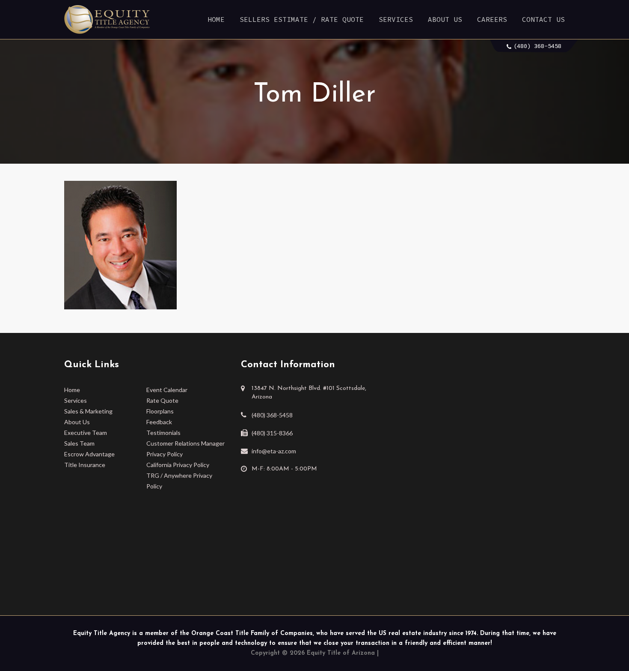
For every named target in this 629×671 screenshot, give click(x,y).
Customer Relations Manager (185, 443)
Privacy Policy (164, 454)
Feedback (159, 421)
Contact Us (543, 19)
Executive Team (85, 432)
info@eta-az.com (274, 451)
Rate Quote (162, 400)
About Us (445, 19)
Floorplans (160, 411)
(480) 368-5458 (537, 46)
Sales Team (79, 443)
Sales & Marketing (88, 411)
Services (396, 19)
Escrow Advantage (89, 454)
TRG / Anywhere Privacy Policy (179, 481)
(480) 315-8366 (272, 433)
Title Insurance (84, 464)
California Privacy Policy (177, 464)
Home (216, 19)
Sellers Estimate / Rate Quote (302, 19)
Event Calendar (166, 389)
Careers (492, 19)
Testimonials (163, 432)
